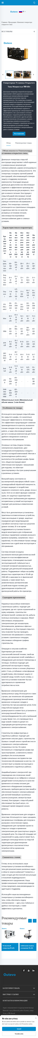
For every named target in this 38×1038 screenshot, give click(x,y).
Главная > (5, 22)
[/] (14, 11)
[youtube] (29, 970)
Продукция (12, 22)
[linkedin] (33, 970)
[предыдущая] (3, 74)
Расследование (19, 133)
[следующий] (33, 74)
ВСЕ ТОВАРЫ (7, 31)
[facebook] (24, 970)
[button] (30, 921)
